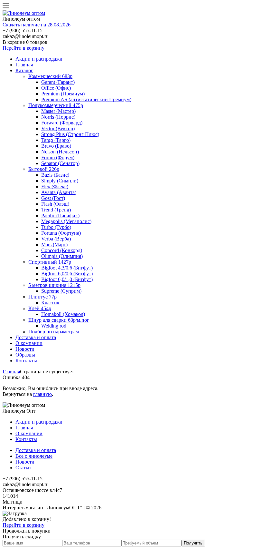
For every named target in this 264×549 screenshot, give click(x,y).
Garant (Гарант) (58, 82)
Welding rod (53, 325)
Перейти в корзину (23, 48)
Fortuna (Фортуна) (61, 233)
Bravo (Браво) (56, 146)
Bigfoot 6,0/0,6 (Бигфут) (67, 273)
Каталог (24, 70)
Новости (24, 349)
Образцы (25, 355)
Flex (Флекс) (54, 186)
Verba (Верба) (56, 238)
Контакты (26, 360)
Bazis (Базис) (55, 175)
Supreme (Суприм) (61, 291)
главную (42, 394)
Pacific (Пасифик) (60, 215)
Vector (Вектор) (58, 128)
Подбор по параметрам (53, 331)
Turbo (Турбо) (56, 227)
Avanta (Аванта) (58, 192)
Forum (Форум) (57, 157)
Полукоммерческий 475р (55, 105)
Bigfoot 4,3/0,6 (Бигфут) (67, 267)
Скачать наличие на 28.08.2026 (37, 24)
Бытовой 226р (43, 169)
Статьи (23, 467)
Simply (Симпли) (59, 180)
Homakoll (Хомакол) (63, 314)
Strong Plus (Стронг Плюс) (70, 134)
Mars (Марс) (54, 244)
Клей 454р (39, 308)
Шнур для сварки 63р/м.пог (58, 320)
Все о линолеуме (33, 456)
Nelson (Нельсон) (60, 151)
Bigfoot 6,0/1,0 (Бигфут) (67, 279)
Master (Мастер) (58, 111)
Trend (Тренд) (56, 209)
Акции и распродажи (38, 59)
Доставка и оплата (35, 337)
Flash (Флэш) (55, 204)
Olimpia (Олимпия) (62, 256)
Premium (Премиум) (63, 93)
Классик (50, 302)
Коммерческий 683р (50, 76)
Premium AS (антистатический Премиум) (86, 99)
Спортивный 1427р (49, 262)
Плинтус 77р (42, 296)
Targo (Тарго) (56, 140)
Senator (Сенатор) (60, 163)
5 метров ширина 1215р (54, 285)
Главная (24, 64)
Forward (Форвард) (61, 122)
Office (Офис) (56, 88)
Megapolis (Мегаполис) (66, 221)
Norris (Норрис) (58, 117)
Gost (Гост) (53, 198)
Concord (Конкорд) (61, 250)
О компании (28, 343)
